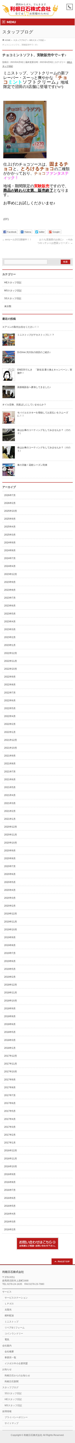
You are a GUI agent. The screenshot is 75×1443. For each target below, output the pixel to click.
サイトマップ (11, 1423)
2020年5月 (10, 882)
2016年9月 (10, 1174)
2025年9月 (10, 518)
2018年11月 (10, 992)
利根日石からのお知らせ (17, 1375)
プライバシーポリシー (16, 1417)
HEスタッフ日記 (12, 282)
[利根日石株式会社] (30, 12)
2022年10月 (10, 669)
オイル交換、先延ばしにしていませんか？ (24, 404)
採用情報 (7, 1411)
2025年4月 (10, 526)
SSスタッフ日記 (12, 298)
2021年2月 (10, 811)
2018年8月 (10, 1016)
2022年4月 (10, 716)
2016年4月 (10, 1213)
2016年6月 (10, 1198)
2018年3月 (10, 1040)
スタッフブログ (10, 1387)
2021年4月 (10, 795)
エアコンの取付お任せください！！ (20, 327)
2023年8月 (10, 590)
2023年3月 (10, 629)
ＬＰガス (9, 1303)
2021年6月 (10, 779)
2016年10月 (10, 1166)
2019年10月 (10, 929)
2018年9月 (10, 1008)
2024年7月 (10, 558)
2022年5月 (10, 708)
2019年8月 (10, 945)
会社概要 (9, 1351)
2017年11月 (10, 1063)
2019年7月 (10, 953)
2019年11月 (10, 921)
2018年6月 (10, 1024)
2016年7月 (10, 1190)
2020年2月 (10, 905)
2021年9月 (10, 755)
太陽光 (8, 1309)
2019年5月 (10, 969)
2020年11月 (10, 834)
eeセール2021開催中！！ (17, 239)
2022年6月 (10, 700)
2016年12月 (10, 1150)
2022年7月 (10, 692)
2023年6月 (10, 605)
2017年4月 (10, 1119)
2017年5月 (10, 1111)
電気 (7, 1339)
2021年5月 (10, 787)
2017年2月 (10, 1134)
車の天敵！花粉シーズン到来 (32, 465)
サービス (7, 1291)
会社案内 (7, 1345)
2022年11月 (10, 661)
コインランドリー (14, 1333)
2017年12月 (10, 1056)
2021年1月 (10, 819)
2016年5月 (10, 1206)
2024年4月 (10, 566)
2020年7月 (10, 866)
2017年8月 (10, 1087)
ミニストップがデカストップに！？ (35, 334)
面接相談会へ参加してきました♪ (34, 387)
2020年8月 (10, 858)
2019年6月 (10, 961)
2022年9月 (10, 676)
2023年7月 (10, 597)
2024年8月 (10, 550)
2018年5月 (10, 1032)
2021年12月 (10, 740)
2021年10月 (10, 748)
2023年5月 (10, 613)
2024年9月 (10, 542)
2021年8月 (10, 763)
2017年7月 (10, 1095)
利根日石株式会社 (33, 1435)
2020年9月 (10, 850)
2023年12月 (10, 574)
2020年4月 (10, 890)
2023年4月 (10, 621)
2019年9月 (10, 937)
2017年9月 (10, 1079)
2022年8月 (10, 684)
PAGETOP (64, 1261)
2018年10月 (10, 1000)
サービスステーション (16, 1297)
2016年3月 (10, 1221)
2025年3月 (10, 534)
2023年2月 (10, 637)
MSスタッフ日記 (13, 290)
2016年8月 (10, 1182)
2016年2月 (10, 1229)
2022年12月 (10, 653)
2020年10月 (10, 842)
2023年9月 (10, 582)
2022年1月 (10, 732)
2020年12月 (10, 826)
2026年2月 (10, 503)
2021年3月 (10, 803)
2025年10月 (10, 511)
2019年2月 (10, 977)
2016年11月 (10, 1158)
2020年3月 (10, 898)
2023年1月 (10, 645)
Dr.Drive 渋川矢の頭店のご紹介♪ (34, 352)
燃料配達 (9, 1315)
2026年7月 (10, 495)
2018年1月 (10, 1048)
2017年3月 (10, 1127)
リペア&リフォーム (15, 1327)
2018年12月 (10, 984)
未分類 (7, 306)
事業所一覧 (10, 1357)
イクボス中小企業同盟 (16, 1363)
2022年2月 (10, 724)
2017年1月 (10, 1142)
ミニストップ (11, 1321)
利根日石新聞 (11, 1381)
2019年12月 (10, 913)
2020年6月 (10, 874)
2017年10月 (10, 1071)
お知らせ (7, 1369)
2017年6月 (10, 1103)
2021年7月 (10, 771)
